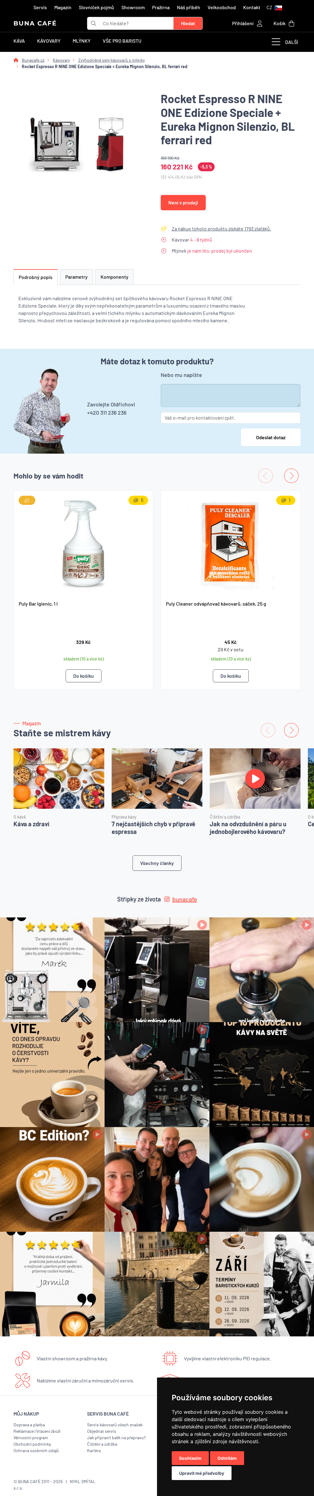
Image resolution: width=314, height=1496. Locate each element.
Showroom (133, 7)
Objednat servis (101, 1431)
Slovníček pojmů (96, 7)
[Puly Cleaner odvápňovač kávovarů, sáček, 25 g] (230, 543)
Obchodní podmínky (32, 1444)
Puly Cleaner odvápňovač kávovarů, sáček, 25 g (216, 604)
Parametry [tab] (76, 277)
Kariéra (94, 1450)
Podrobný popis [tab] (35, 277)
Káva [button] (19, 41)
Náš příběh (188, 7)
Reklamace (23, 1431)
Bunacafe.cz (33, 60)
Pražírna (161, 7)
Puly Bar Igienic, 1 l (38, 604)
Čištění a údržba (102, 1444)
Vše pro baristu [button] (122, 41)
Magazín (62, 7)
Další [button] (291, 42)
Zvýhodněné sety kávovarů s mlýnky (111, 60)
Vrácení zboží (48, 1431)
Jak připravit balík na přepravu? (116, 1437)
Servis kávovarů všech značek (115, 1424)
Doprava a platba (29, 1424)
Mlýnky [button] (81, 41)
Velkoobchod (222, 7)
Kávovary (61, 60)
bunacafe (184, 899)
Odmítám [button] (227, 1458)
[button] (274, 7)
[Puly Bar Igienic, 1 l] (83, 543)
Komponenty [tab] (114, 277)
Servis (40, 7)
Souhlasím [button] (190, 1458)
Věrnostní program (30, 1437)
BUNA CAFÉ (35, 23)
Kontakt (251, 7)
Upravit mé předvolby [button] (201, 1473)
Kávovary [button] (48, 41)
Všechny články (157, 863)
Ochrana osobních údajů (36, 1450)
